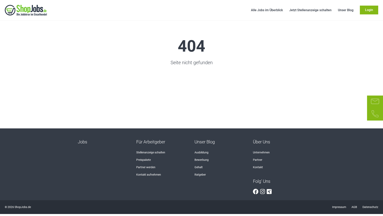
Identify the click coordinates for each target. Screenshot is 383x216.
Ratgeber (200, 174)
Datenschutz (370, 207)
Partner (257, 159)
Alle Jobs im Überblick (267, 10)
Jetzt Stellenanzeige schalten (310, 10)
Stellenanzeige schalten (150, 152)
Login (369, 10)
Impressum (339, 207)
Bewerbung (201, 159)
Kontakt (258, 167)
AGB (354, 207)
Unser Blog (345, 10)
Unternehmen (261, 152)
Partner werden (145, 167)
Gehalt (198, 167)
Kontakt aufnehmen (148, 174)
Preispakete (143, 159)
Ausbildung (201, 152)
